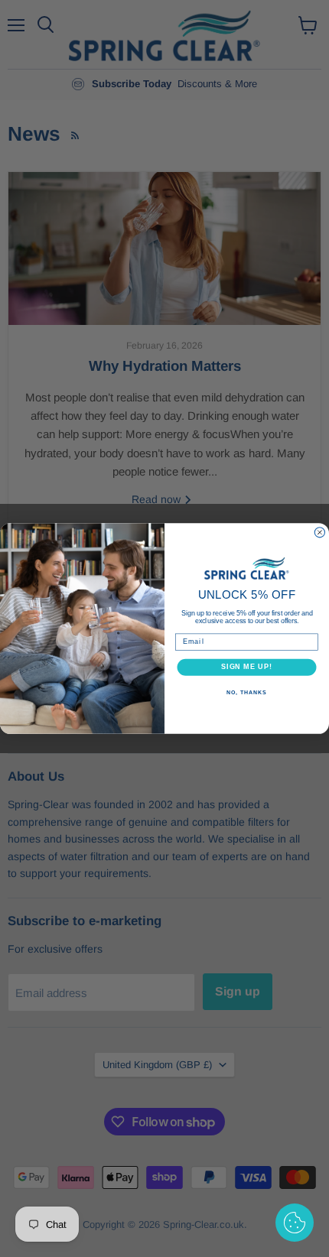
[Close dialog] (319, 533)
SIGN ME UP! (246, 667)
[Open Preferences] (294, 1222)
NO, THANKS (246, 693)
